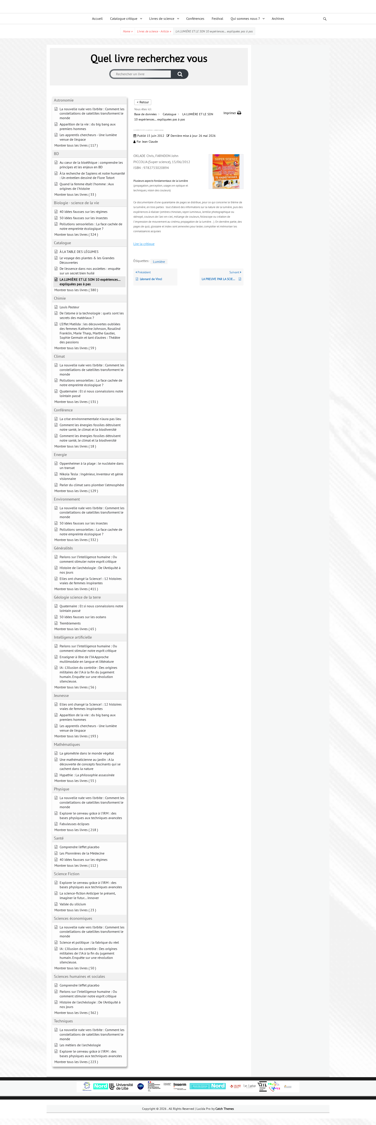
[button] (232, 113)
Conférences (195, 18)
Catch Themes (224, 1109)
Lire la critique (143, 244)
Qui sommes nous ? (245, 18)
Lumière (159, 261)
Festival (217, 18)
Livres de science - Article (154, 31)
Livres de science (161, 18)
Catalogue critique (123, 18)
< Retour (143, 102)
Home (128, 31)
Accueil (97, 18)
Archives (278, 18)
